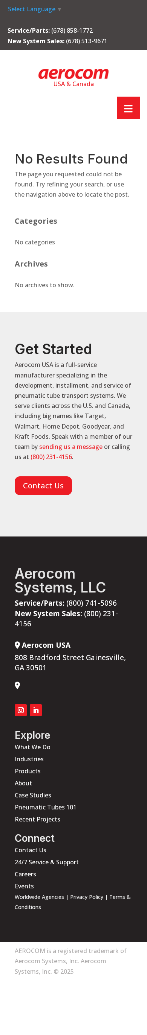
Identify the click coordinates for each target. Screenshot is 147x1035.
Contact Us (43, 485)
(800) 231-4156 (51, 457)
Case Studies (33, 795)
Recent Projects (37, 819)
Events (24, 886)
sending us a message (71, 446)
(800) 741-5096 (66, 603)
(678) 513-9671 (86, 41)
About (23, 783)
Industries (29, 759)
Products (28, 771)
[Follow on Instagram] (21, 710)
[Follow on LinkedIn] (36, 710)
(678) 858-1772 (72, 30)
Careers (25, 874)
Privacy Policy (86, 896)
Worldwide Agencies (39, 896)
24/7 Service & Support (47, 862)
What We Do (33, 747)
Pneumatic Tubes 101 (46, 807)
